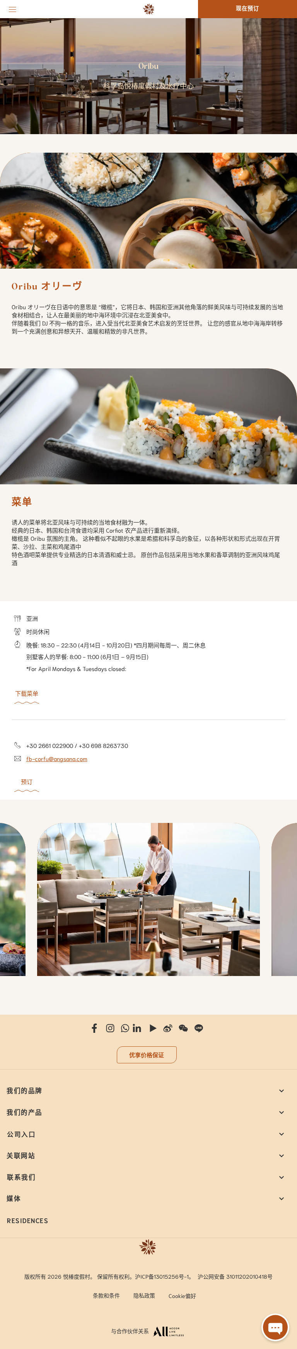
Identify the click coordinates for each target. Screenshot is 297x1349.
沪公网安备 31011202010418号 (235, 1276)
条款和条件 (106, 1295)
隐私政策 (144, 1295)
